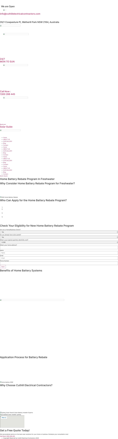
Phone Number (4, 260)
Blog (4, 143)
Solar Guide (6, 126)
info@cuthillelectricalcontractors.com (20, 13)
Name (2, 250)
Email (1, 255)
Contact (5, 145)
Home (5, 137)
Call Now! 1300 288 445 (7, 436)
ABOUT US (6, 139)
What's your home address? (8, 245)
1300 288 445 (7, 93)
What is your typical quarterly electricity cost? (14, 240)
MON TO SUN (7, 60)
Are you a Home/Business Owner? (10, 229)
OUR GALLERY (7, 141)
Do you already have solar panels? (10, 234)
